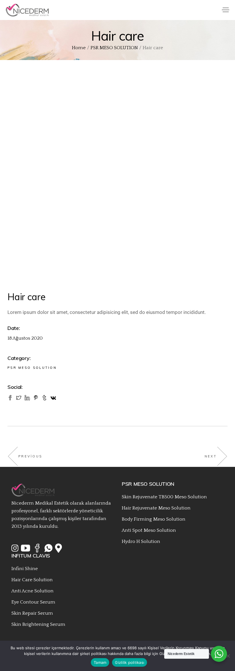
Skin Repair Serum (32, 613)
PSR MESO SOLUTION (32, 368)
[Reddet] (228, 656)
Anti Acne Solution (32, 591)
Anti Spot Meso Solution (149, 530)
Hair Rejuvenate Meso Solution (156, 508)
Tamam (100, 662)
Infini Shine (24, 568)
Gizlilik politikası (129, 662)
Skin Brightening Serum (38, 624)
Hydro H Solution (141, 541)
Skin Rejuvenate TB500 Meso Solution (164, 496)
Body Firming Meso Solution (153, 519)
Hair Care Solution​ (32, 579)
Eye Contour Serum (33, 602)
